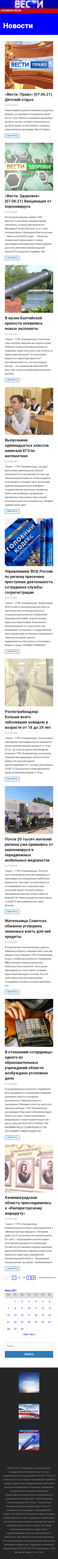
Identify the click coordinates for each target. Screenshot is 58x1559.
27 (49, 1322)
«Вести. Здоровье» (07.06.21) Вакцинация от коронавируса (28, 201)
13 (49, 1308)
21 (8, 1322)
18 (36, 1315)
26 (42, 1322)
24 (29, 1322)
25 (36, 1322)
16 (22, 1315)
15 (15, 1315)
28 (8, 1329)
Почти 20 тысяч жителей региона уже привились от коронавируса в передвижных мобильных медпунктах (29, 849)
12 (42, 1308)
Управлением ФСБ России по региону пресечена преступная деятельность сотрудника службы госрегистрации (29, 582)
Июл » (33, 1334)
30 (22, 1329)
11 (36, 1308)
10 (29, 1308)
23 (22, 1322)
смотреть (12, 136)
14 (8, 1315)
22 (15, 1322)
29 (15, 1329)
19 (42, 1315)
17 (29, 1315)
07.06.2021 (12, 105)
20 (49, 1315)
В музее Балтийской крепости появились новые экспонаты (24, 323)
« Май (25, 1334)
